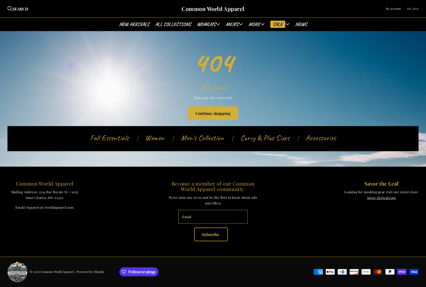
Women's (206, 24)
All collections (173, 24)
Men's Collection (202, 138)
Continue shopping (212, 113)
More (254, 24)
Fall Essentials (109, 138)
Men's (232, 24)
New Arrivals (134, 24)
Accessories (321, 138)
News (301, 24)
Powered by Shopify (90, 272)
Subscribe (211, 234)
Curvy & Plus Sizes (264, 138)
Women (154, 138)
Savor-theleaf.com (381, 197)
